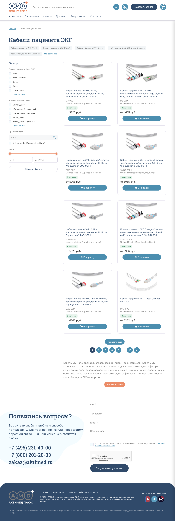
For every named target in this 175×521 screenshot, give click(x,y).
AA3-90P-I (71, 239)
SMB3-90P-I (126, 170)
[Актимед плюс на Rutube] (161, 499)
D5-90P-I (124, 100)
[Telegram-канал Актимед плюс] (154, 499)
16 (130, 350)
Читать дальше (114, 384)
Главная (12, 28)
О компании (32, 16)
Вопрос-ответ (79, 16)
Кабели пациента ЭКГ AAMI (24, 48)
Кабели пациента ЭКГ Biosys (90, 48)
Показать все (50, 54)
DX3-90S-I (125, 308)
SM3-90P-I (71, 170)
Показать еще (114, 342)
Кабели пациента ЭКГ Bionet (56, 48)
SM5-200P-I (126, 239)
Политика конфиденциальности (83, 492)
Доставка (61, 16)
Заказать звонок (144, 7)
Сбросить (33, 169)
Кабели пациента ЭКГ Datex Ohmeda (127, 48)
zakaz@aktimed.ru (31, 462)
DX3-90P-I (71, 308)
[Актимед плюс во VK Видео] (147, 499)
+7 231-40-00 (30, 447)
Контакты (95, 16)
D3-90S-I (70, 100)
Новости (47, 16)
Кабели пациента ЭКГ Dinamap (25, 54)
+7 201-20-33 (30, 455)
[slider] (10, 154)
